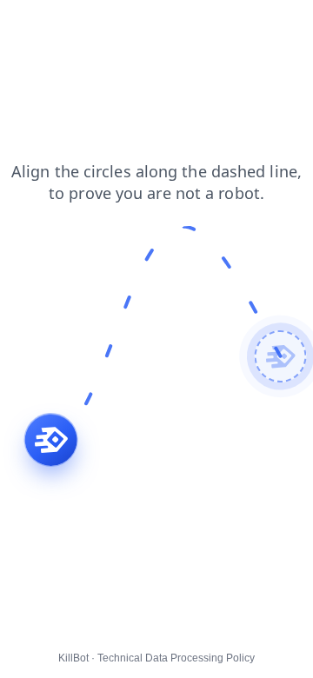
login (200, 25)
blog (111, 43)
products (142, 25)
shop (83, 25)
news (26, 43)
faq (70, 43)
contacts (257, 25)
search (31, 25)
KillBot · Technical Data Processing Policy (156, 658)
